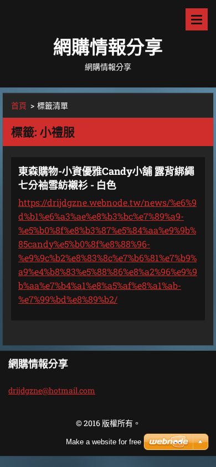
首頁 (19, 105)
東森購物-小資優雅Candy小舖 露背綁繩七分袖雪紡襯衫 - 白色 (106, 177)
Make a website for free (103, 442)
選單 (197, 19)
